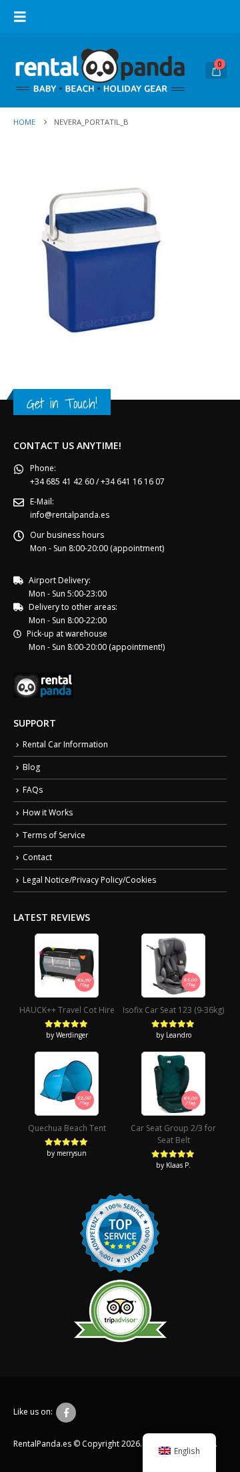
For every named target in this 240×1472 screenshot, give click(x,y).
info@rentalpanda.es (69, 514)
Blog (31, 767)
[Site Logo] (100, 70)
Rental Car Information (65, 744)
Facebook (66, 1413)
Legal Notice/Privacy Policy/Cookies (89, 879)
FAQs (33, 789)
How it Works (48, 812)
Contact (37, 857)
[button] (24, 16)
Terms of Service (54, 835)
